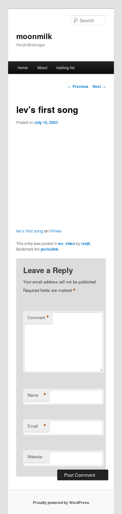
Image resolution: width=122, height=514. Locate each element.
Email (37, 426)
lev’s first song (29, 231)
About (42, 67)
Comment (38, 318)
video (70, 243)
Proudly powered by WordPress (61, 502)
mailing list (65, 67)
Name (37, 395)
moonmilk (34, 36)
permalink (49, 249)
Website (35, 457)
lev (61, 243)
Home (23, 67)
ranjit (85, 243)
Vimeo (55, 231)
